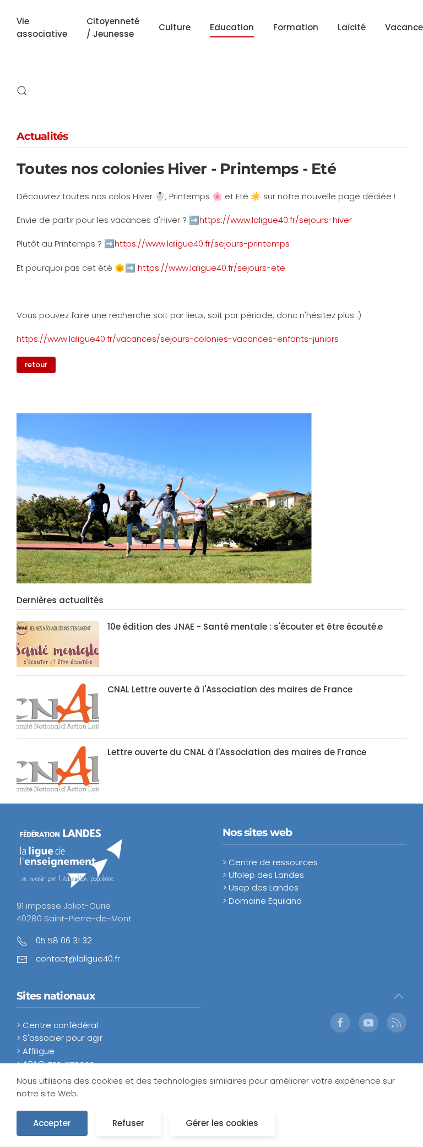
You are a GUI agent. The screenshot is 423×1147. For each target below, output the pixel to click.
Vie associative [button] (42, 27)
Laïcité (352, 27)
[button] (22, 91)
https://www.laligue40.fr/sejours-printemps (202, 243)
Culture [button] (175, 27)
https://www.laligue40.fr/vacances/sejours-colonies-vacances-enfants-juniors (178, 339)
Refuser (128, 1123)
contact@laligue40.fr (78, 958)
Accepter (52, 1123)
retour (36, 364)
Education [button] (232, 27)
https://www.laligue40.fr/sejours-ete (211, 268)
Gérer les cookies (222, 1123)
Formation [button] (295, 27)
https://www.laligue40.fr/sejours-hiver (275, 220)
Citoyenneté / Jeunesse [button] (112, 27)
